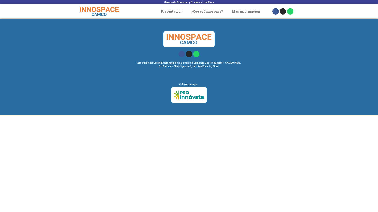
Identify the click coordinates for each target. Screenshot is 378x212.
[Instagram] (283, 11)
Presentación (172, 11)
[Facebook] (275, 11)
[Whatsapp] (290, 11)
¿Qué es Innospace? (207, 11)
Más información (246, 11)
